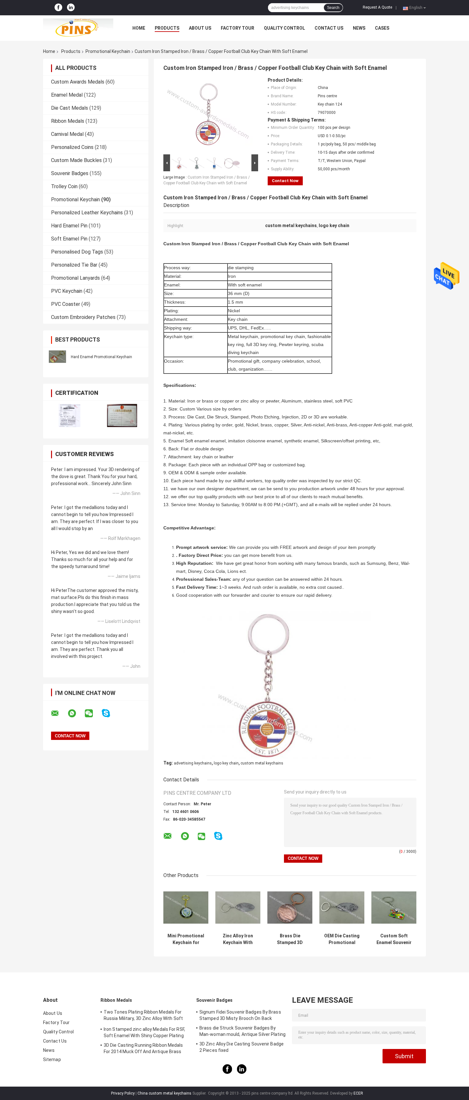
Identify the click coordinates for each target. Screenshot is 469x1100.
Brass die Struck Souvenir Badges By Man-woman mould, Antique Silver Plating (242, 1031)
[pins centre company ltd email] (59, 713)
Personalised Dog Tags (77, 252)
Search (333, 7)
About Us (200, 28)
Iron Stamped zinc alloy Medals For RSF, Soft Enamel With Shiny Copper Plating (144, 1032)
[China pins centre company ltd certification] (69, 415)
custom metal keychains (262, 763)
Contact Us (329, 28)
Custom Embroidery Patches (83, 317)
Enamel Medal (67, 95)
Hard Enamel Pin (69, 226)
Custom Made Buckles (76, 160)
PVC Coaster (65, 304)
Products (167, 28)
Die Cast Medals (69, 108)
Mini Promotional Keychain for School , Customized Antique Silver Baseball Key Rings (186, 939)
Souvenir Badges (69, 173)
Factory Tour (237, 28)
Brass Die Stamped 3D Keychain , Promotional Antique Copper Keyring (290, 939)
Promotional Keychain (108, 51)
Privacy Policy (123, 1093)
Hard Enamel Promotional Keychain (101, 357)
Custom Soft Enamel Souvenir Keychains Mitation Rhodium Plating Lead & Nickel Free (394, 939)
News (359, 28)
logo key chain (226, 763)
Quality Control (284, 28)
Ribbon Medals (67, 121)
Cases (382, 28)
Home (138, 28)
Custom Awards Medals (77, 82)
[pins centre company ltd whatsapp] (76, 713)
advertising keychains (193, 763)
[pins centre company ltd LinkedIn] (71, 8)
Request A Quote (377, 7)
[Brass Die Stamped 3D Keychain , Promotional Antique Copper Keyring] (289, 907)
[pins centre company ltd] (78, 28)
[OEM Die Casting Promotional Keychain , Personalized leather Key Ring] (341, 907)
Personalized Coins (72, 147)
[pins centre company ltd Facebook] (58, 8)
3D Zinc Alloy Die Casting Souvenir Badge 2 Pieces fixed (241, 1047)
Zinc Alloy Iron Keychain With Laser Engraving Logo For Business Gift (238, 939)
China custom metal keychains (164, 1093)
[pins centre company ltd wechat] (93, 713)
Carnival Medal (67, 134)
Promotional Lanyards (75, 278)
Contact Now (285, 180)
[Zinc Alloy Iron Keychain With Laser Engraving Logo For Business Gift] (237, 907)
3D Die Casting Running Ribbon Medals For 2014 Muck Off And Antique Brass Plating (143, 1049)
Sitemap (52, 1059)
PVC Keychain (66, 291)
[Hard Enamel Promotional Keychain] (57, 356)
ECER (358, 1093)
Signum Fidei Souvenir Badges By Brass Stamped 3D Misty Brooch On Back (240, 1015)
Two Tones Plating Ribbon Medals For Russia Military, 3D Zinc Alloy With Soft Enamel (143, 1016)
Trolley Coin (64, 186)
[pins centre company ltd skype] (110, 713)
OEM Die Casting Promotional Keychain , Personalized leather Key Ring (342, 939)
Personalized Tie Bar (74, 265)
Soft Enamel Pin (69, 239)
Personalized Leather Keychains (87, 213)
